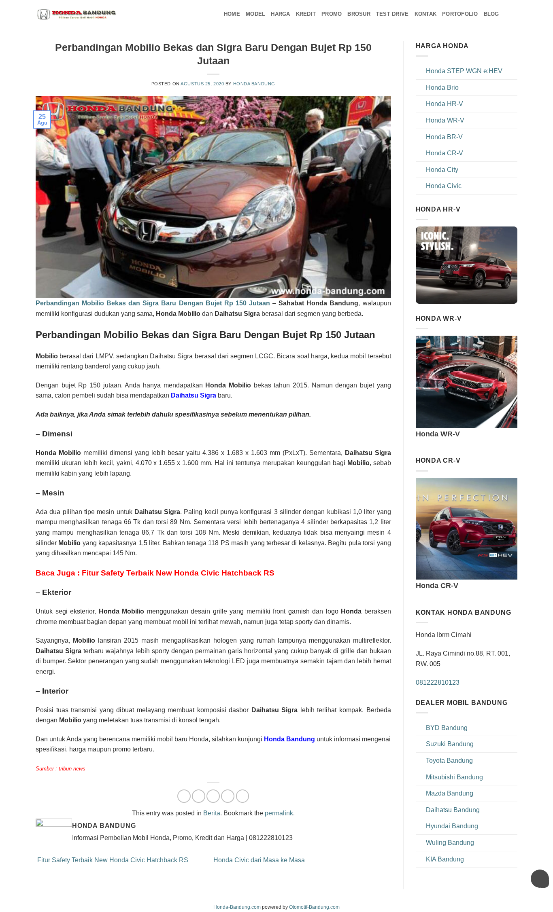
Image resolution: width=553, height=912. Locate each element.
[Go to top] (536, 901)
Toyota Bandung (449, 760)
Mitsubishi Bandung (454, 777)
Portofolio (460, 14)
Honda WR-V (445, 120)
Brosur (358, 14)
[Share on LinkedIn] (242, 796)
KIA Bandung (445, 859)
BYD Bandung (447, 727)
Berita (211, 813)
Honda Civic (444, 185)
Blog (491, 14)
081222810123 (437, 682)
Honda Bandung (254, 83)
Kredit (306, 14)
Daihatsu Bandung (453, 809)
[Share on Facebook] (184, 796)
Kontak (426, 14)
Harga (280, 14)
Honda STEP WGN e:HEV (464, 71)
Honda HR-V (444, 103)
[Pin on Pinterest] (227, 796)
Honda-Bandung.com (237, 907)
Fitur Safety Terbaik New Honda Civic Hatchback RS (112, 860)
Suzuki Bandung (450, 744)
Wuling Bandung (450, 842)
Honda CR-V (444, 153)
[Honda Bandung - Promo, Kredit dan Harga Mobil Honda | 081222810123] (76, 14)
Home (232, 14)
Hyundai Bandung (452, 826)
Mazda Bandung (449, 793)
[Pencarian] (514, 14)
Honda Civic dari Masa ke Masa (259, 860)
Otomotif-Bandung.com (314, 907)
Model (255, 14)
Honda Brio (442, 87)
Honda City (442, 169)
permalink (279, 813)
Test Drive (392, 14)
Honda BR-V (444, 136)
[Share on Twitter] (198, 796)
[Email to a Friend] (213, 796)
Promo (331, 14)
